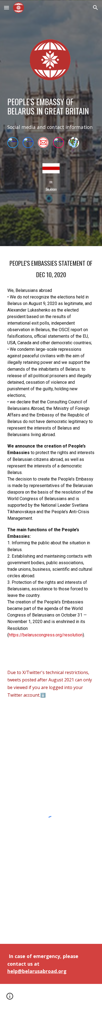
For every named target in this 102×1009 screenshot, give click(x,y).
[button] (6, 7)
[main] (51, 106)
